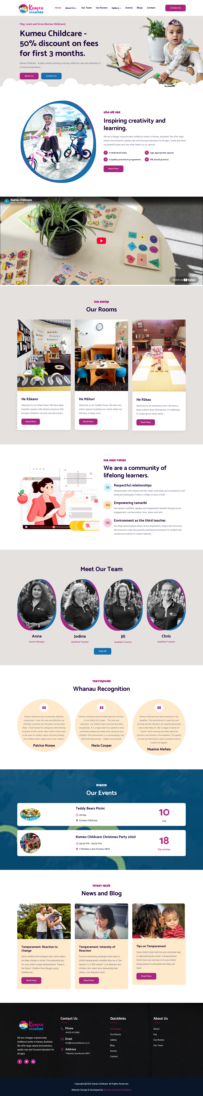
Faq (155, 1034)
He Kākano (29, 399)
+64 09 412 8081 (72, 1032)
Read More (113, 169)
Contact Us (175, 8)
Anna (37, 636)
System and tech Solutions (117, 1090)
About (156, 1029)
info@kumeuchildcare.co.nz (77, 1043)
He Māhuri (87, 399)
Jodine (80, 636)
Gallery (116, 8)
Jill (123, 636)
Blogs (140, 7)
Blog (112, 1045)
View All (102, 651)
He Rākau (143, 400)
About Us (29, 76)
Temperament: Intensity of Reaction (97, 949)
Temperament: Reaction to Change (39, 949)
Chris (166, 636)
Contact (151, 7)
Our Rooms (102, 7)
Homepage (115, 1029)
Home (58, 7)
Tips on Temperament (151, 946)
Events (129, 7)
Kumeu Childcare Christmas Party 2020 (106, 837)
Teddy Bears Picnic (90, 808)
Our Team (86, 7)
